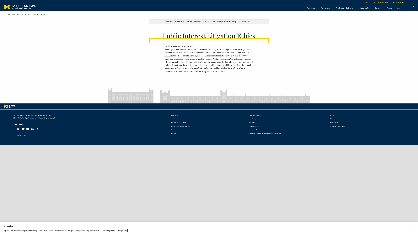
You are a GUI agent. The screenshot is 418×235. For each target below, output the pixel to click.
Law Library (252, 119)
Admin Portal (397, 2)
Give (24, 136)
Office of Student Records (25, 14)
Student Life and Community (180, 126)
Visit (14, 136)
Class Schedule (245, 22)
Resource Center (254, 126)
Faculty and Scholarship (179, 123)
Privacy (332, 119)
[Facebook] (14, 129)
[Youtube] (27, 129)
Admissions (175, 119)
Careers (173, 130)
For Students (365, 2)
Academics (11, 14)
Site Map (332, 115)
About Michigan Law (255, 115)
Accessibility (334, 123)
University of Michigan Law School (21, 5)
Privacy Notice (121, 230)
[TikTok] (37, 129)
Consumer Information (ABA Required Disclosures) (265, 134)
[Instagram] (18, 129)
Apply (19, 136)
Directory (252, 123)
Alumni (173, 134)
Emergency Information (337, 126)
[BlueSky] (23, 129)
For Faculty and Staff (381, 2)
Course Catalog (40, 14)
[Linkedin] (32, 129)
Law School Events (255, 130)
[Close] (414, 228)
